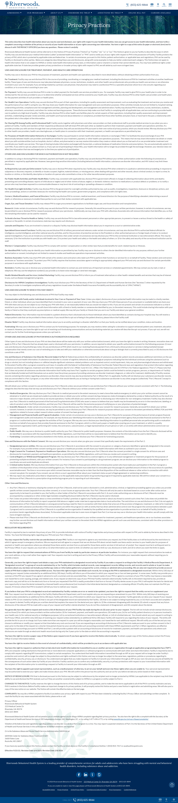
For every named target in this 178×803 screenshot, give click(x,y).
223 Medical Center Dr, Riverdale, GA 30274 (100, 782)
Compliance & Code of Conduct (97, 790)
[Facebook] (78, 774)
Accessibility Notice (49, 790)
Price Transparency (115, 790)
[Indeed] (92, 774)
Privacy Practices (62, 790)
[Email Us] (152, 4)
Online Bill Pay (136, 13)
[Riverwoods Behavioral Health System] (41, 4)
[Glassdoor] (99, 774)
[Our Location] (158, 4)
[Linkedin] (85, 774)
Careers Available (161, 13)
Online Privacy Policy (77, 790)
